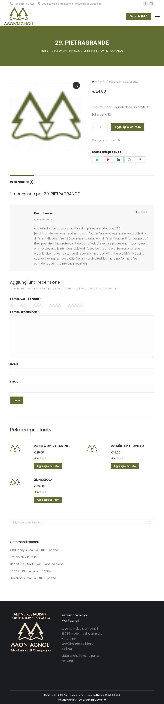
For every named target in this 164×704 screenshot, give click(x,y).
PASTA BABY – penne (43, 550)
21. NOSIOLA (43, 480)
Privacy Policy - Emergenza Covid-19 (82, 700)
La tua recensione (24, 312)
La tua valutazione (25, 299)
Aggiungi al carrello (128, 127)
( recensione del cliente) (123, 82)
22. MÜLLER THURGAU (127, 446)
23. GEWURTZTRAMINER (52, 446)
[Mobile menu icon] (157, 16)
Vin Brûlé (31, 557)
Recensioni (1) (22, 182)
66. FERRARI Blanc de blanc (45, 564)
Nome (14, 364)
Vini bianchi (113, 140)
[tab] (22, 180)
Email (14, 381)
